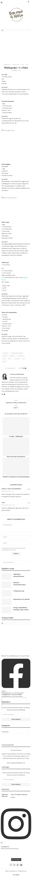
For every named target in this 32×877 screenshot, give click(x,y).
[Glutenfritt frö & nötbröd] (6, 601)
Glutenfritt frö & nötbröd (21, 599)
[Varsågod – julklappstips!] (16, 426)
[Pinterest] (17, 864)
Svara (28, 489)
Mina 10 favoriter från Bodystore (16, 456)
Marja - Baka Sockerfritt (11, 488)
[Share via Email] (25, 368)
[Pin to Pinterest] (23, 368)
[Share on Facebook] (22, 368)
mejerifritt (12, 356)
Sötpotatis (17, 358)
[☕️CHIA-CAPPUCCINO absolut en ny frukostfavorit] (16, 855)
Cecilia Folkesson (17, 374)
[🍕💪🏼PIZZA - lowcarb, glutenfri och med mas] (16, 851)
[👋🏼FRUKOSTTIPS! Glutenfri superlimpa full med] (16, 853)
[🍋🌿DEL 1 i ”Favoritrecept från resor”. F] (16, 854)
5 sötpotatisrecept (18, 591)
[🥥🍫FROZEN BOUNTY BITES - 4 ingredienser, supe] (16, 857)
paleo (4, 358)
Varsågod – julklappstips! (16, 436)
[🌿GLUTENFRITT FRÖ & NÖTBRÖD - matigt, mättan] (16, 850)
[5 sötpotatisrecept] (6, 593)
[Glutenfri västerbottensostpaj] (6, 585)
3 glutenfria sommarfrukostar (18, 575)
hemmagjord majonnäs (17, 353)
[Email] (21, 864)
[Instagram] (14, 864)
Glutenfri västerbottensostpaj (19, 583)
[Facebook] (11, 864)
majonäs (5, 356)
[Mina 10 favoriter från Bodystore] (16, 446)
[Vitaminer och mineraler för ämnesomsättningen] (16, 467)
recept (10, 358)
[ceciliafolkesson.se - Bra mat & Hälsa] (13, 693)
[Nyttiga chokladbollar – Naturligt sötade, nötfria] (6, 610)
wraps (4, 361)
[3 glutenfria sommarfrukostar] (6, 576)
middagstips (21, 356)
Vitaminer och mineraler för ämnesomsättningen (16, 476)
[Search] (30, 2)
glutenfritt (5, 353)
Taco (23, 358)
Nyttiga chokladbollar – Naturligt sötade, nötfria (21, 609)
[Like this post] (20, 368)
